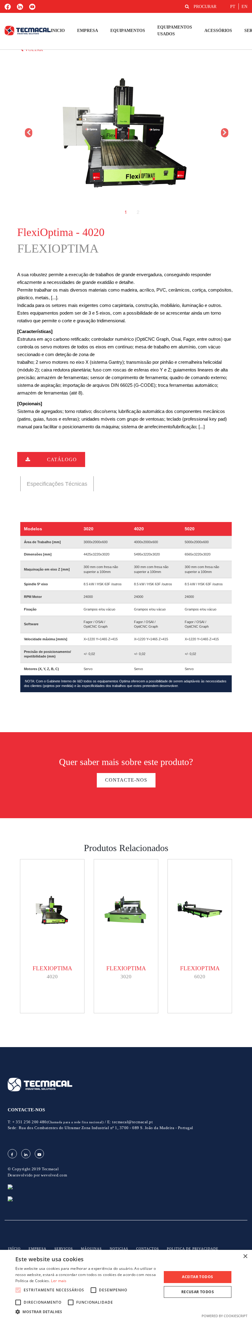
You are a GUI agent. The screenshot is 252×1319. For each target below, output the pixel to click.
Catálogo (62, 459)
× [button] (245, 1256)
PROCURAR (205, 6)
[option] (126, 133)
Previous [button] (28, 133)
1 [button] (125, 212)
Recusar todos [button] (197, 1291)
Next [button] (224, 133)
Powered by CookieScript (224, 1315)
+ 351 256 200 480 (58, 1122)
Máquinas (91, 1248)
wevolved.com (54, 1175)
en (244, 6)
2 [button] (138, 212)
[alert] (126, 1284)
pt (232, 6)
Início (14, 1248)
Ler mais (58, 1280)
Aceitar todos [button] (197, 1276)
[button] (86, 1311)
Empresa (87, 30)
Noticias (119, 1248)
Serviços (63, 1248)
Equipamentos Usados (174, 30)
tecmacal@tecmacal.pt (132, 1122)
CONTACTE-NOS (126, 780)
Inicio (58, 30)
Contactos (147, 1248)
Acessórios (218, 30)
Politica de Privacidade (193, 1248)
